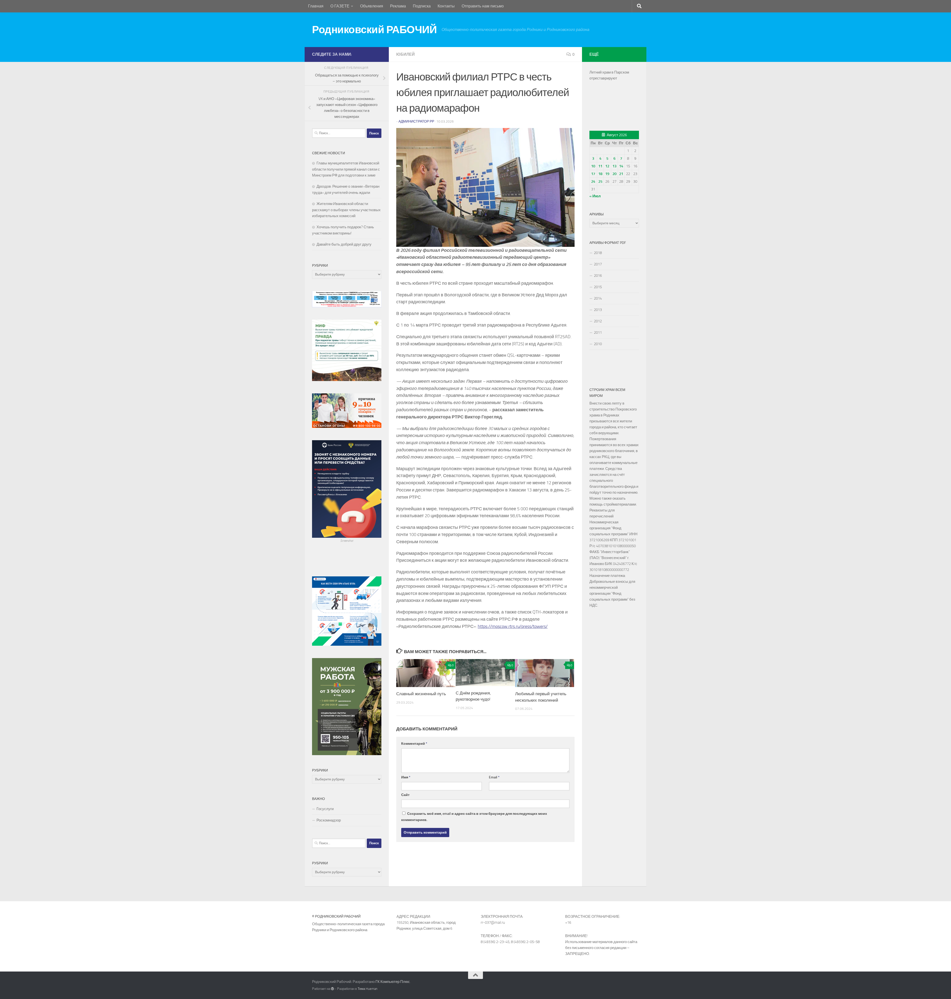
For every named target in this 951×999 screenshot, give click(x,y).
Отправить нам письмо (483, 6)
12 (607, 166)
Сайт (405, 795)
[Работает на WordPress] (332, 988)
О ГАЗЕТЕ (339, 6)
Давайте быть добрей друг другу (344, 244)
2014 (598, 298)
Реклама (398, 6)
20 (614, 174)
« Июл (595, 196)
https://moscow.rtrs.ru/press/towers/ (513, 626)
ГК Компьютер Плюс (392, 981)
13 (614, 166)
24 (593, 181)
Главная (315, 6)
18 (600, 174)
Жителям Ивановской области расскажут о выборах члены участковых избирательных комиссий (346, 210)
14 (621, 166)
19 (607, 174)
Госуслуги (325, 809)
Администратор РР (416, 121)
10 (593, 166)
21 (621, 174)
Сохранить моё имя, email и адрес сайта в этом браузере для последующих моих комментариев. (474, 817)
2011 (598, 332)
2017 (598, 264)
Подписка (422, 6)
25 (600, 181)
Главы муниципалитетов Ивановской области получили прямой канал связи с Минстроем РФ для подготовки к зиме (346, 169)
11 (600, 166)
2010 (598, 344)
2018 (598, 253)
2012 (598, 321)
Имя (405, 777)
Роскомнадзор (329, 820)
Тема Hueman (367, 989)
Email (494, 777)
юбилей (405, 54)
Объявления (371, 6)
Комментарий (414, 744)
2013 (598, 309)
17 (593, 174)
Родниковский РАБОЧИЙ (374, 30)
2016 (598, 275)
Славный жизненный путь (421, 694)
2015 (598, 287)
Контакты (446, 6)
